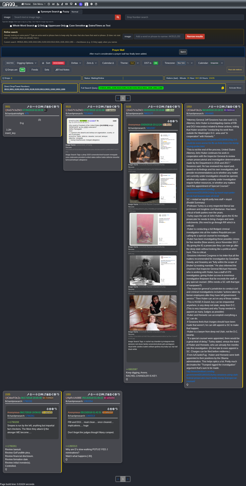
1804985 (209, 113)
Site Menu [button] (38, 4)
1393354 (88, 401)
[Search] (118, 17)
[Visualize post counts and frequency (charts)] (53, 4)
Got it (183, 52)
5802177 (148, 113)
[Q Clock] (49, 4)
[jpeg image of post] (39, 106)
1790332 (27, 401)
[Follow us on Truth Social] (81, 4)
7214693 (88, 113)
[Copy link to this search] (223, 88)
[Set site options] (91, 4)
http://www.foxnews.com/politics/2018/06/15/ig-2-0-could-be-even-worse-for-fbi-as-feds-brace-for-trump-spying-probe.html (212, 142)
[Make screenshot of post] (47, 106)
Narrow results (195, 36)
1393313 (90, 416)
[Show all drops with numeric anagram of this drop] (36, 106)
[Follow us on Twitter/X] (86, 4)
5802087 (150, 128)
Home (27, 4)
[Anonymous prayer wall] (62, 4)
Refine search (11, 32)
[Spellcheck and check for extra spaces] (57, 106)
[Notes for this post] (44, 106)
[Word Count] (30, 106)
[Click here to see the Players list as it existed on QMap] (58, 4)
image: (128, 36)
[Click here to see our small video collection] (66, 4)
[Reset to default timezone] (188, 63)
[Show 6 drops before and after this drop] (33, 106)
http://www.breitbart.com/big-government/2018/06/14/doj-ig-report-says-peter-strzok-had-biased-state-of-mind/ (210, 192)
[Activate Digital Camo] (41, 106)
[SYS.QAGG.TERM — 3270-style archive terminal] (71, 4)
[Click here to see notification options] (76, 4)
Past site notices (235, 70)
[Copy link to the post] (52, 106)
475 (27, 113)
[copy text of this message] (49, 106)
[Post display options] (27, 106)
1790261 (29, 416)
